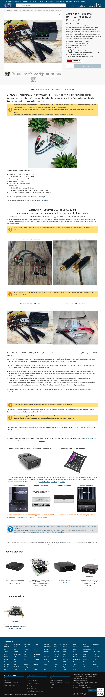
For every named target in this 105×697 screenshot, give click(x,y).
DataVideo (26, 649)
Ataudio (36, 644)
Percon (85, 659)
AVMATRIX (66, 644)
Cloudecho (86, 646)
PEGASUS (47, 482)
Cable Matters (47, 646)
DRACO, (41, 482)
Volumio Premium (39, 409)
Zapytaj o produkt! (93, 690)
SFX (15, 664)
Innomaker (56, 654)
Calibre (55, 646)
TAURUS (62, 482)
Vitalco (25, 669)
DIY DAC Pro (55, 542)
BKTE (84, 644)
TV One (55, 667)
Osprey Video (76, 659)
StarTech (46, 664)
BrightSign (6, 646)
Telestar (95, 664)
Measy (65, 656)
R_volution (76, 662)
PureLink (26, 662)
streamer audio (83, 542)
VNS (45, 669)
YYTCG (65, 669)
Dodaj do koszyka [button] (64, 585)
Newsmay (36, 659)
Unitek (75, 667)
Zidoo (74, 669)
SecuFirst (6, 664)
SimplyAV (36, 664)
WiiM (55, 669)
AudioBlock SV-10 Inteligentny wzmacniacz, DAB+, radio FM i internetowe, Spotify (89, 581)
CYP (15, 649)
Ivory (84, 654)
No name (65, 659)
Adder (5, 644)
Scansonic (86, 662)
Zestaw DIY (94, 542)
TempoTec (6, 667)
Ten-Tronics (17, 667)
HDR (25, 654)
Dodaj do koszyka (87, 66)
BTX (25, 646)
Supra (74, 664)
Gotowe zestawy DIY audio (19, 542)
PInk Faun (6, 662)
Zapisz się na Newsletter (11, 682)
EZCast (35, 651)
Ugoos (65, 667)
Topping (26, 667)
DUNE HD (46, 649)
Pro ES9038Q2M (63, 542)
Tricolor (36, 667)
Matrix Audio (57, 656)
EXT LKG (26, 651)
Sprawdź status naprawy (56, 680)
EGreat (75, 649)
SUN (64, 664)
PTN (15, 662)
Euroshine (6, 651)
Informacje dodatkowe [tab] (42, 89)
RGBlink (65, 662)
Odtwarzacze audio (24, 10)
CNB (5, 649)
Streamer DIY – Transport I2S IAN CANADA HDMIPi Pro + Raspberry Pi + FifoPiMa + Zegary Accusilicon (40, 581)
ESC (94, 649)
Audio (15, 10)
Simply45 (26, 664)
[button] (99, 5)
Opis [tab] (32, 89)
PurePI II (41, 441)
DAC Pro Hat (48, 542)
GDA (74, 651)
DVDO (55, 649)
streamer (76, 542)
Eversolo (16, 651)
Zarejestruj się (91, 6)
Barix (74, 644)
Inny (64, 654)
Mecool (75, 656)
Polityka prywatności (33, 683)
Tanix (84, 664)
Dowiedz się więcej (90, 589)
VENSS (15, 669)
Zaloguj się (82, 6)
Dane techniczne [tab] (57, 89)
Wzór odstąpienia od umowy (35, 691)
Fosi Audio (56, 651)
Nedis (15, 659)
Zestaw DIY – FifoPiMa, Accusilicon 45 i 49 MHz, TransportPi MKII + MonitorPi (15, 625)
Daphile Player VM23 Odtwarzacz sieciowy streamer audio (15, 581)
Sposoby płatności (32, 686)
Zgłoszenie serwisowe (56, 678)
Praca (51, 687)
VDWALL (85, 667)
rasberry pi (71, 542)
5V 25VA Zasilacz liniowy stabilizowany (38, 107)
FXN (64, 651)
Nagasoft (6, 659)
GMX (5, 654)
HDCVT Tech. (17, 654)
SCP (94, 662)
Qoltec (35, 662)
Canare (65, 646)
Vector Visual (96, 667)
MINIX (84, 656)
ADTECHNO (17, 644)
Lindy (25, 656)
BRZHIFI (16, 646)
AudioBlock (46, 644)
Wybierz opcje (15, 587)
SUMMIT (56, 664)
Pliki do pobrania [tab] (69, 89)
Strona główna (8, 10)
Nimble (55, 659)
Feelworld (46, 651)
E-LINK (65, 649)
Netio (25, 659)
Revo (55, 662)
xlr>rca (89, 542)
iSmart (75, 654)
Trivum (45, 667)
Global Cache (96, 651)
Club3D (95, 646)
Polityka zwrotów (32, 680)
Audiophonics (89, 438)
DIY (47, 544)
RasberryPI (58, 544)
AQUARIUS (54, 482)
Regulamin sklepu (32, 678)
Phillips (95, 659)
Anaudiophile (27, 644)
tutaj (63, 532)
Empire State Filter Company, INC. (87, 649)
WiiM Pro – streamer (65, 580)
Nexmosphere (47, 659)
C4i (34, 646)
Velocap (6, 669)
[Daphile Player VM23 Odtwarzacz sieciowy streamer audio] (15, 567)
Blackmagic (96, 644)
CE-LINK (75, 646)
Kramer (6, 656)
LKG (35, 656)
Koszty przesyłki (31, 689)
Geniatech (85, 651)
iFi (44, 654)
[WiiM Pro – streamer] (65, 567)
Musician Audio (97, 656)
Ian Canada (52, 544)
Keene (94, 654)
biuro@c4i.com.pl (85, 389)
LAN (15, 656)
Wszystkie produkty (9, 685)
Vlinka (35, 669)
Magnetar (46, 656)
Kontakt (52, 685)
